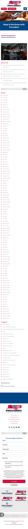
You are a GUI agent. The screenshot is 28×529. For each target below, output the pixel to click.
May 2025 (5, 131)
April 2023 (5, 190)
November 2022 (6, 202)
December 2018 (6, 313)
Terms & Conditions (15, 515)
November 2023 (6, 173)
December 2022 (6, 199)
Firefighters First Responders (9, 353)
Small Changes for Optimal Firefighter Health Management (14, 50)
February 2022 (6, 223)
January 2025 (6, 140)
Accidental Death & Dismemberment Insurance (14, 329)
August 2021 (5, 237)
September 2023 (6, 178)
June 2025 (5, 128)
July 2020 (5, 268)
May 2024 (5, 159)
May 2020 (5, 273)
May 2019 (5, 301)
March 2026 (5, 107)
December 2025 (6, 114)
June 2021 (5, 242)
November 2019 (6, 287)
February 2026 (6, 109)
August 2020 (5, 266)
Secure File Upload (12, 8)
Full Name (5, 444)
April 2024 (5, 161)
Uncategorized (6, 376)
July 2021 (5, 240)
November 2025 (6, 116)
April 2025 (5, 133)
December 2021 (6, 228)
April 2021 (5, 247)
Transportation (6, 374)
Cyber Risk (5, 338)
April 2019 (5, 304)
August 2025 (5, 123)
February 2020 (6, 280)
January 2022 (6, 225)
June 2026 (5, 100)
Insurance (5, 362)
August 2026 (5, 95)
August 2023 (5, 180)
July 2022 (5, 211)
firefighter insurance (7, 350)
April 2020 (5, 275)
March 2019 (5, 306)
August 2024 (5, 152)
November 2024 (6, 145)
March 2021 (5, 249)
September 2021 (6, 235)
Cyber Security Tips (7, 341)
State (4, 453)
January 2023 (6, 197)
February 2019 (6, 309)
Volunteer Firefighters (8, 379)
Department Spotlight (8, 343)
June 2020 (5, 271)
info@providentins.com (15, 419)
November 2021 (6, 230)
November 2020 (6, 259)
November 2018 (6, 316)
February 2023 (6, 195)
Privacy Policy (6, 515)
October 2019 (6, 290)
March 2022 (5, 221)
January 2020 (6, 282)
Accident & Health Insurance (9, 327)
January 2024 (6, 169)
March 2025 (5, 135)
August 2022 (5, 209)
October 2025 (6, 119)
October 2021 (6, 233)
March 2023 (5, 192)
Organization (6, 449)
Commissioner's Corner (8, 334)
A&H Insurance (6, 324)
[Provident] (14, 3)
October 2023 (6, 176)
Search (24, 89)
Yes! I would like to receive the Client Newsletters (14, 466)
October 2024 (6, 147)
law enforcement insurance (9, 365)
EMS (4, 348)
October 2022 (6, 204)
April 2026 (5, 104)
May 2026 (5, 102)
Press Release (6, 369)
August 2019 (5, 294)
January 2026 (6, 112)
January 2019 (6, 311)
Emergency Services (7, 346)
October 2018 (6, 318)
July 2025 (5, 126)
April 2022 (5, 218)
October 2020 (6, 261)
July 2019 (5, 297)
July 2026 (5, 97)
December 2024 (6, 142)
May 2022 (5, 216)
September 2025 (6, 121)
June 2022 (5, 214)
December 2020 (6, 256)
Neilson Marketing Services (18, 521)
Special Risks (6, 372)
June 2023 (5, 185)
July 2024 (5, 154)
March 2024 (5, 164)
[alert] (14, 386)
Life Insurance (6, 367)
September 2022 (6, 207)
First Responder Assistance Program (11, 355)
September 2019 (6, 292)
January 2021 (6, 254)
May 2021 (5, 244)
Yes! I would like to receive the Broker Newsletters (14, 462)
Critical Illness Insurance (8, 336)
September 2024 (6, 150)
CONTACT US (4, 8)
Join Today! (14, 481)
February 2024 (6, 166)
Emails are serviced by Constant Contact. (14, 477)
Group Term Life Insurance (9, 360)
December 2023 (6, 171)
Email (4, 440)
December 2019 (6, 285)
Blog (4, 331)
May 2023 (5, 188)
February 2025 (6, 138)
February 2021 (6, 252)
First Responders (7, 357)
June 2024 (5, 157)
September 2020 (6, 263)
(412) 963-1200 (15, 421)
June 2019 (5, 299)
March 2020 (5, 278)
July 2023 (5, 183)
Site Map (23, 515)
